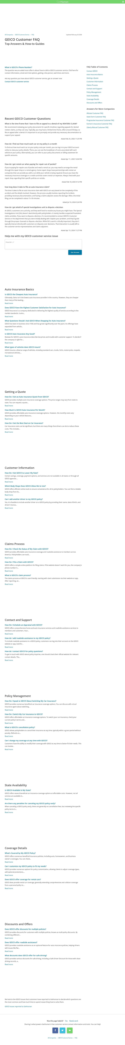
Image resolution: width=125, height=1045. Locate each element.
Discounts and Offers (94, 103)
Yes (66, 1021)
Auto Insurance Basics (95, 74)
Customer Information (95, 82)
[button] (123, 2)
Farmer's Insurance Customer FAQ (99, 124)
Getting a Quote (92, 78)
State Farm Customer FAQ (96, 117)
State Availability (93, 96)
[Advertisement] (43, 99)
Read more (9, 303)
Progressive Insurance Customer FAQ (100, 120)
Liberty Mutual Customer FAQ (97, 127)
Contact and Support (94, 89)
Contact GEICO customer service (17, 82)
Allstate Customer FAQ (95, 113)
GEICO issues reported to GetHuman (18, 1006)
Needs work (73, 1021)
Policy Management (94, 92)
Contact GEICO (92, 71)
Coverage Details (93, 99)
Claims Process (92, 85)
